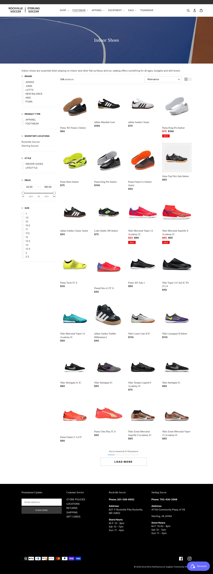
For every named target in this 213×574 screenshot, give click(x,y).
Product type (32, 114)
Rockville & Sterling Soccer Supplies (157, 567)
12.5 (28, 241)
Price (28, 180)
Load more (123, 461)
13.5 (28, 248)
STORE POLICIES (75, 499)
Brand (28, 76)
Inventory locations (37, 136)
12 (27, 237)
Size (27, 208)
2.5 (27, 256)
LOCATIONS (73, 503)
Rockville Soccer (31, 141)
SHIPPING (71, 512)
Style (28, 158)
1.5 (27, 217)
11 (27, 229)
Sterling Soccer (30, 145)
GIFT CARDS (73, 516)
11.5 (28, 233)
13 (27, 244)
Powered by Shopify (182, 567)
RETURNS (71, 508)
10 (27, 221)
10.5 (28, 225)
